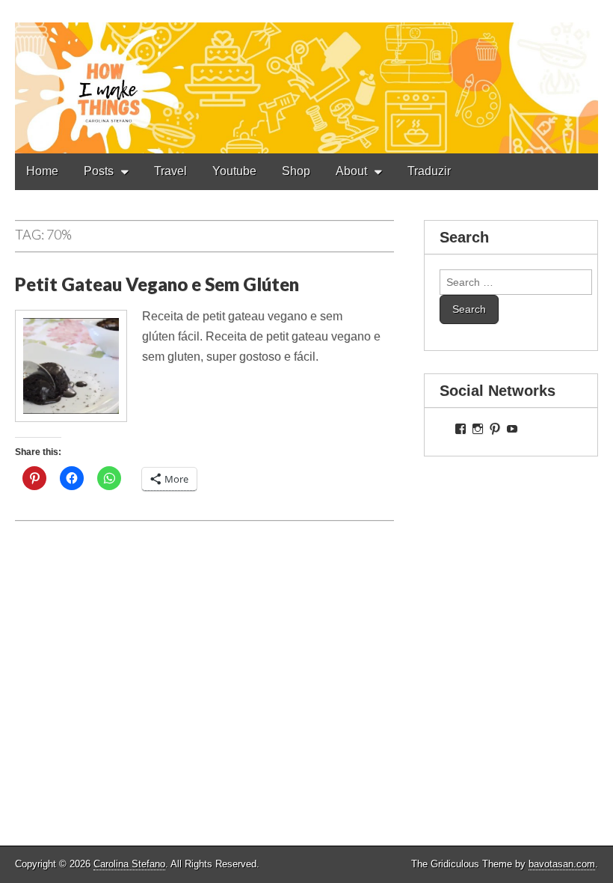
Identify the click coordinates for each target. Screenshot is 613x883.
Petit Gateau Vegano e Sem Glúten (157, 284)
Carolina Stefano (129, 864)
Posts (99, 171)
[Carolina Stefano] (306, 76)
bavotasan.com (562, 864)
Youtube (234, 171)
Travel (170, 171)
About (351, 171)
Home (42, 171)
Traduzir (429, 171)
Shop (296, 171)
